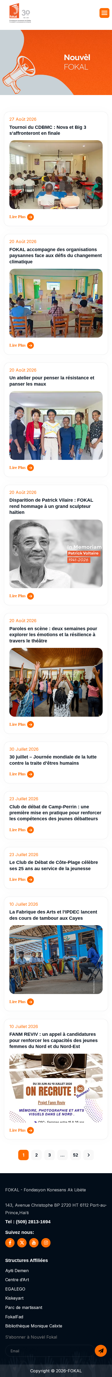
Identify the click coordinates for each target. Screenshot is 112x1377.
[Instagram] (46, 1242)
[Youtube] (34, 1242)
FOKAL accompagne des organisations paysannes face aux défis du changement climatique (55, 255)
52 (75, 1155)
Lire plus (17, 216)
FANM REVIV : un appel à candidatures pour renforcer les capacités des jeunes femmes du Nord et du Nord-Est (53, 1040)
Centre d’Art (17, 1279)
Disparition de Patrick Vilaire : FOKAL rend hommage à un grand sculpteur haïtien (51, 506)
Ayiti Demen (17, 1270)
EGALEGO (15, 1289)
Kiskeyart (14, 1298)
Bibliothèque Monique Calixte (33, 1325)
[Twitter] (22, 1242)
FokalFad (14, 1316)
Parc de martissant (23, 1307)
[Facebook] (10, 1242)
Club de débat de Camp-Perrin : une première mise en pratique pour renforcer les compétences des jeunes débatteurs (55, 813)
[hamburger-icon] (104, 13)
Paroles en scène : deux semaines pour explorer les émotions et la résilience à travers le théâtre (53, 634)
